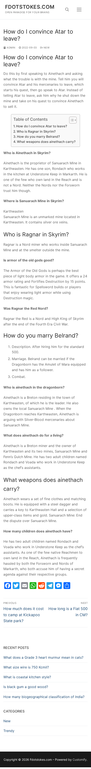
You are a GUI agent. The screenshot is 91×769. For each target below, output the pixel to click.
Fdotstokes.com (30, 7)
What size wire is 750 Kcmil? (26, 667)
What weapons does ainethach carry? (46, 142)
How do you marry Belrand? (38, 137)
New (46, 47)
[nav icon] (79, 9)
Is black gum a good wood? (25, 687)
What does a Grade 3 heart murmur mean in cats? (43, 657)
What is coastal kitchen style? (27, 677)
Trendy (8, 731)
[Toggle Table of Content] (71, 120)
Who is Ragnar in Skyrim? (36, 131)
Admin (10, 47)
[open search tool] (67, 9)
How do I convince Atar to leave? (41, 126)
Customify (80, 759)
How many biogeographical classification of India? (43, 697)
